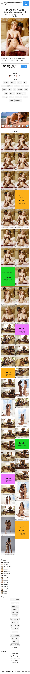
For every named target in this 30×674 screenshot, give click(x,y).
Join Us (26, 3)
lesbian (17, 86)
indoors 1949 (15, 612)
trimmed (6, 82)
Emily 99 (5, 582)
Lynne (19, 76)
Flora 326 (5, 569)
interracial (18, 100)
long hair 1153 (15, 635)
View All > (15, 647)
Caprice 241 (6, 573)
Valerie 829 (6, 562)
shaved (13, 82)
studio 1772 (15, 622)
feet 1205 (15, 632)
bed (25, 82)
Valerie (13, 76)
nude (6, 93)
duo (22, 86)
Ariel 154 (5, 580)
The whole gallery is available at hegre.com (15, 15)
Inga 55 (5, 591)
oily (10, 89)
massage (20, 89)
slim (24, 93)
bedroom (4, 86)
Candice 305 (6, 571)
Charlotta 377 (6, 567)
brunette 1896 (15, 619)
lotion (4, 89)
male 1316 (15, 629)
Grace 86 (5, 584)
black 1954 (15, 609)
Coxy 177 (5, 578)
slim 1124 (15, 641)
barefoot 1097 (15, 645)
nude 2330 (15, 603)
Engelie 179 (6, 575)
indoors (19, 93)
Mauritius (18, 97)
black (10, 86)
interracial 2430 (15, 600)
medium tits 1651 (15, 625)
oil (14, 89)
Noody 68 (6, 589)
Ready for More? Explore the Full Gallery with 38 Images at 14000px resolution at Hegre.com (13, 59)
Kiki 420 (5, 564)
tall (26, 89)
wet (27, 86)
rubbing (5, 97)
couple (25, 97)
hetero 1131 (15, 638)
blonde (19, 82)
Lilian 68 (5, 586)
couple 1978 (15, 606)
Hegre (13, 3)
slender (12, 93)
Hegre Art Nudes (15, 660)
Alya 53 (5, 593)
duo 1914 (15, 616)
